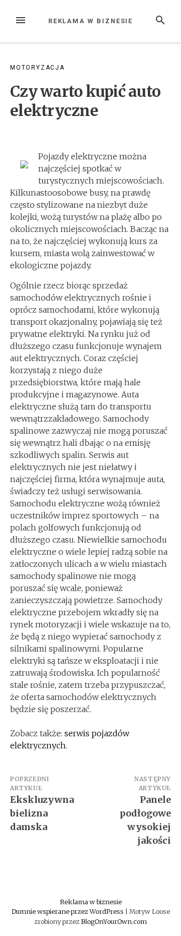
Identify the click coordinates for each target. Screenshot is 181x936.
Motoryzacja (37, 67)
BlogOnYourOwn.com (114, 921)
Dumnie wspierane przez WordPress (68, 911)
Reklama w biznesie (90, 21)
